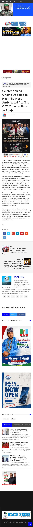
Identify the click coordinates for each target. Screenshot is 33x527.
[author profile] (4, 116)
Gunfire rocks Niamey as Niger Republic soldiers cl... (23, 7)
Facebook (21, 314)
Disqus (13, 314)
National (6, 419)
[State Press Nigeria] (16, 22)
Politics (12, 419)
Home (4, 83)
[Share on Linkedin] (17, 233)
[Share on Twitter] (8, 233)
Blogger (6, 314)
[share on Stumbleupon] (26, 233)
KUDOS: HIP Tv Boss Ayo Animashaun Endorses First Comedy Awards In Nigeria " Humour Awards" (18, 458)
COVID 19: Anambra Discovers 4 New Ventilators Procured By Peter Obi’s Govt (19, 430)
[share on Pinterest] (22, 233)
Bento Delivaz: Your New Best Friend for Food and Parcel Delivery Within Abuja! (19, 444)
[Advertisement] (16, 53)
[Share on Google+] (13, 233)
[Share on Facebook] (4, 233)
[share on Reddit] (4, 237)
